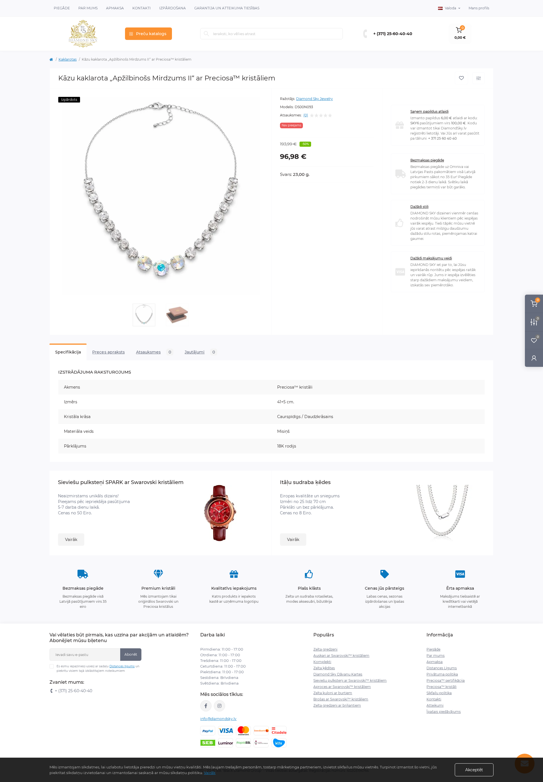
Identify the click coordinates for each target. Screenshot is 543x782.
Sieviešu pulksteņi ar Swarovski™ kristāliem (350, 680)
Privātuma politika (442, 674)
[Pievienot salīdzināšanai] (478, 78)
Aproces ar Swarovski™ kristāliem (342, 687)
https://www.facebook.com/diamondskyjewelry (206, 705)
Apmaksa (115, 8)
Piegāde (62, 8)
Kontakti (141, 8)
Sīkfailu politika (439, 693)
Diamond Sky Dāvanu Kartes (337, 674)
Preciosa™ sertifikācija (445, 680)
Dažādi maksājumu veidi (431, 258)
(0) (305, 115)
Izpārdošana (172, 8)
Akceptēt (474, 769)
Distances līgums (122, 666)
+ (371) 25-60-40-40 (392, 33)
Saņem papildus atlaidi (429, 111)
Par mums (435, 655)
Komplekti (322, 662)
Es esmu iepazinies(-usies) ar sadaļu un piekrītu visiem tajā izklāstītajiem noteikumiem (98, 668)
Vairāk (71, 539)
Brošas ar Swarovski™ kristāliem (340, 699)
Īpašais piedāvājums (443, 711)
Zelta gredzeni (325, 649)
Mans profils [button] (479, 8)
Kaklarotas (68, 59)
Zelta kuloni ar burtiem (332, 693)
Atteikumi (434, 705)
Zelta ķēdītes (324, 668)
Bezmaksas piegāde (427, 160)
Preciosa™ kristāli (441, 687)
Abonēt (130, 654)
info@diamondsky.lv (218, 719)
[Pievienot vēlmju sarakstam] (461, 78)
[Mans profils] (534, 358)
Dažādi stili (419, 206)
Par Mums (88, 8)
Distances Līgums (441, 668)
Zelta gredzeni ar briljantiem (337, 705)
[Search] (206, 33)
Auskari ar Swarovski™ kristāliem (341, 655)
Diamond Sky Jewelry (314, 99)
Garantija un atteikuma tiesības (226, 8)
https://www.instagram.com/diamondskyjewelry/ (219, 705)
